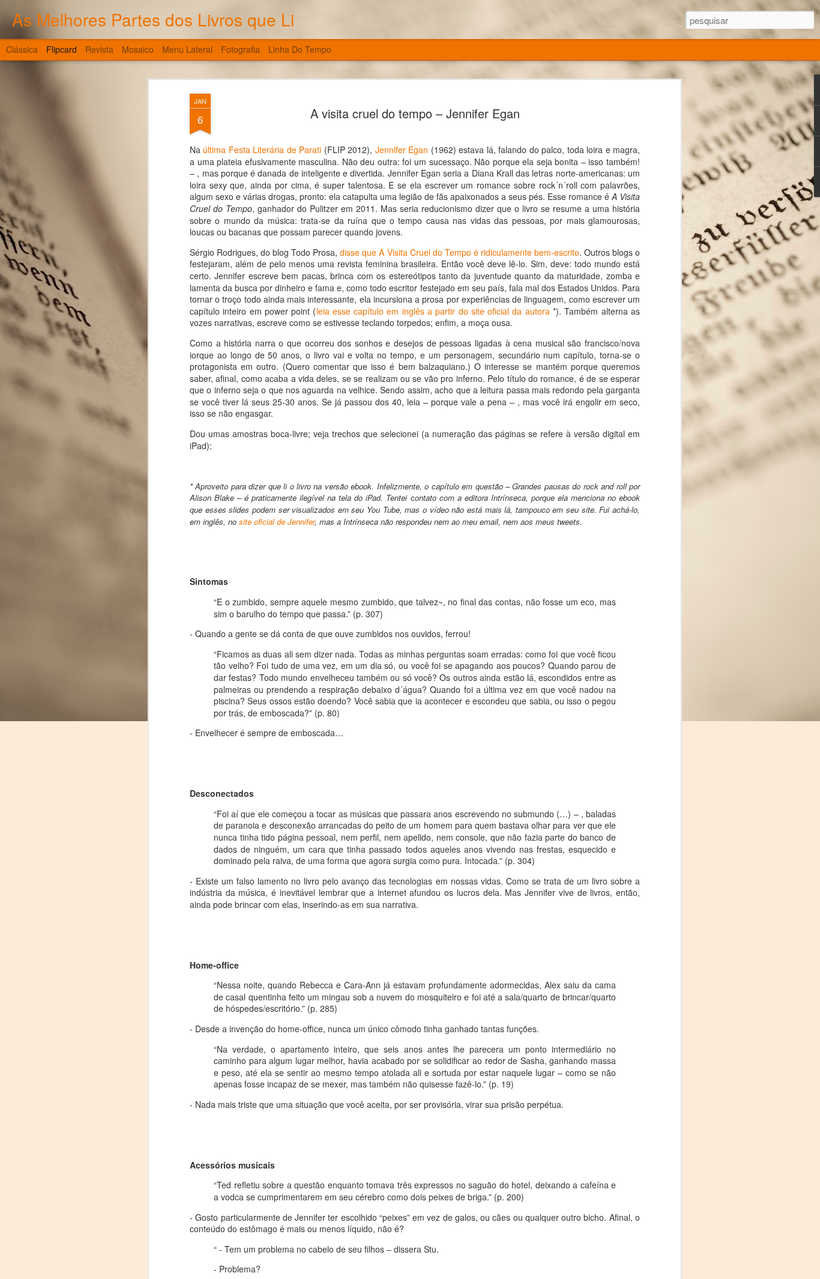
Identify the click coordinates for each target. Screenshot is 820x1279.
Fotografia (240, 49)
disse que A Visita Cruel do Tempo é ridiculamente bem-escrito (459, 252)
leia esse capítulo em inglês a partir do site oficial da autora (433, 311)
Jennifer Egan (401, 150)
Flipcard (61, 49)
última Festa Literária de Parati (262, 150)
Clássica (22, 49)
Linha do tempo (299, 49)
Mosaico (138, 49)
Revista (99, 49)
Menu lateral (187, 49)
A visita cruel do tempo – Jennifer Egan (415, 113)
